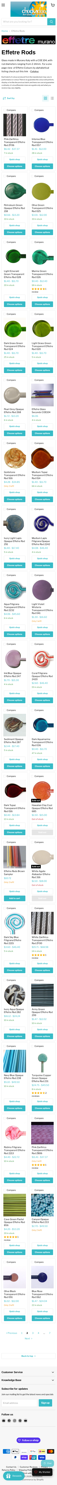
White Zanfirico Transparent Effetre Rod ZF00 (42, 940)
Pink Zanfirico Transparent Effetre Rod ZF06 (14, 142)
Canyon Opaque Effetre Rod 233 (40, 1221)
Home (5, 31)
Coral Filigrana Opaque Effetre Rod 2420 (42, 676)
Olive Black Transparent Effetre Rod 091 (14, 1294)
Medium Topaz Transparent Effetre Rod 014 (42, 475)
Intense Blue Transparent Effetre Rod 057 (42, 142)
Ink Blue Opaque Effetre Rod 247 (12, 675)
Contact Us (11, 1467)
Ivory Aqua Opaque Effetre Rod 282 (14, 1011)
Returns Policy (8, 1470)
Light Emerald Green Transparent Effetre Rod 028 (14, 274)
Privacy (44, 1467)
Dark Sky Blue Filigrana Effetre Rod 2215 (12, 940)
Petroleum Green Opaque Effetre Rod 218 (14, 208)
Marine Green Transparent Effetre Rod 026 (42, 274)
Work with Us (28, 1473)
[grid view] (45, 98)
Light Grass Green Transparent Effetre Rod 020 (42, 346)
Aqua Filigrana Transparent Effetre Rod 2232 (14, 607)
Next (27, 1338)
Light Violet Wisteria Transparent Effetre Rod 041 (42, 609)
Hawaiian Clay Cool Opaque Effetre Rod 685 (42, 808)
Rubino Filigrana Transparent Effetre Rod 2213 (14, 1150)
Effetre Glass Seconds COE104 (41, 411)
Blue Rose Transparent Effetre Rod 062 (42, 1294)
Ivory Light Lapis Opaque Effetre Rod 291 (14, 541)
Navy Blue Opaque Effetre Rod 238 (13, 1077)
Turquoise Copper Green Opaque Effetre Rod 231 (41, 1078)
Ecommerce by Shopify (33, 1479)
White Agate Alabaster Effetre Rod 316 (41, 874)
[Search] (51, 21)
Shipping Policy (26, 1470)
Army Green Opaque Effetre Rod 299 (42, 1012)
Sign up (45, 1402)
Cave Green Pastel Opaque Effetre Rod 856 (14, 1222)
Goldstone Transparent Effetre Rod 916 (14, 475)
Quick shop (14, 159)
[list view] (52, 98)
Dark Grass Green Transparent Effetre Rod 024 (14, 346)
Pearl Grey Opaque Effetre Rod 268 (14, 411)
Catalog (34, 71)
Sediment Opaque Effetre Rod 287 (13, 741)
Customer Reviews (29, 1467)
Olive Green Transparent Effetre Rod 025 (42, 208)
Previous (12, 1333)
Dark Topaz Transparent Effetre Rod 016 (14, 808)
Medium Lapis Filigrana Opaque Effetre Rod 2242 (41, 541)
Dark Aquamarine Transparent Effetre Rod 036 (42, 742)
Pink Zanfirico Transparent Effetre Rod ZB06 (42, 1150)
